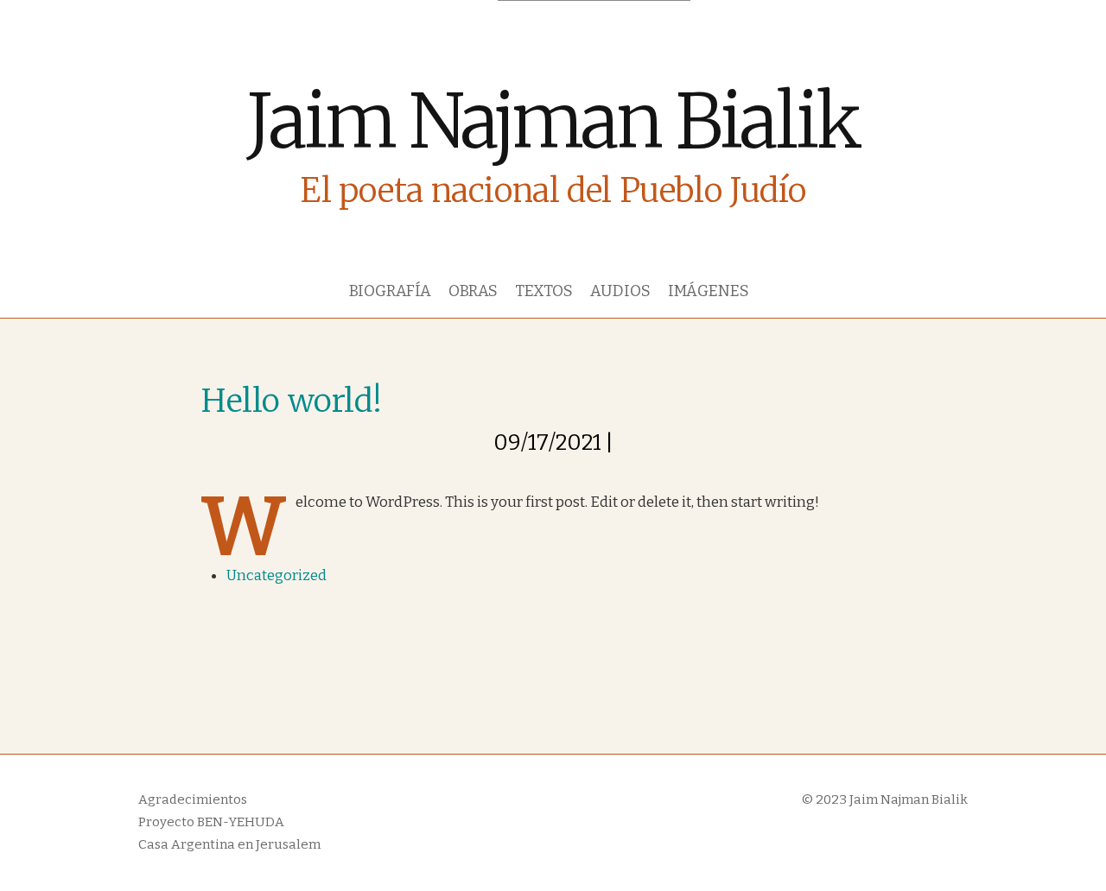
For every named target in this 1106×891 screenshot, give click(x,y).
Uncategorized (276, 575)
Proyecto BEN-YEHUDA (211, 822)
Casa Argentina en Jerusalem (229, 844)
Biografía (390, 290)
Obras (473, 290)
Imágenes (708, 290)
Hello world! (290, 400)
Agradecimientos (192, 799)
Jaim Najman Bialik (553, 121)
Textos (544, 290)
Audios (620, 290)
